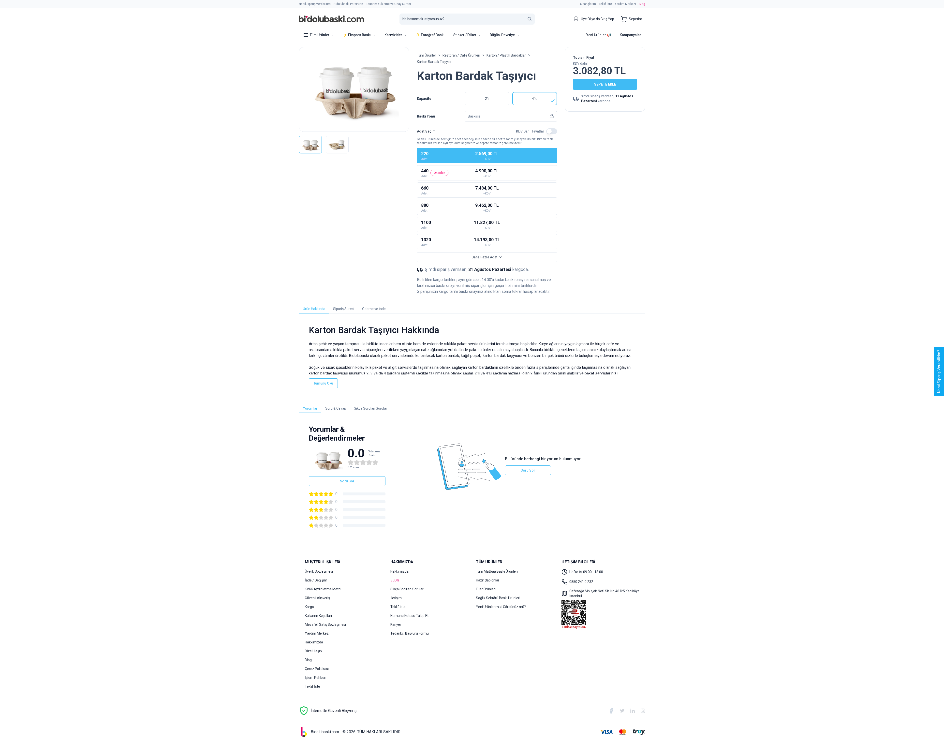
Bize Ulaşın (313, 651)
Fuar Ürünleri (486, 589)
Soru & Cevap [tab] (335, 408)
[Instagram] (643, 711)
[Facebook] (611, 711)
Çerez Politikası (317, 669)
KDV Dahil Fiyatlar (530, 131)
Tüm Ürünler (426, 55)
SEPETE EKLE (605, 84)
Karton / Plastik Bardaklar (506, 55)
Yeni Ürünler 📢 (598, 35)
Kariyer (395, 624)
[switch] (551, 131)
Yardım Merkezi (625, 4)
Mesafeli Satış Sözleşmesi (325, 624)
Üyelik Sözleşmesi (319, 571)
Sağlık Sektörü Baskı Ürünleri (498, 598)
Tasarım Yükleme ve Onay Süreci (388, 4)
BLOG (394, 580)
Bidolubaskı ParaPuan (348, 4)
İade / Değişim (316, 580)
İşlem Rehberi (315, 678)
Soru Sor (347, 481)
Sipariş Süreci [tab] (343, 309)
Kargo (309, 607)
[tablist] (472, 308)
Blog (642, 4)
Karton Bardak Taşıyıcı (434, 62)
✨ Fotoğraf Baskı (430, 35)
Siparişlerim (588, 4)
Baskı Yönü (426, 116)
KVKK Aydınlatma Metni (323, 589)
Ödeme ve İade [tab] (374, 309)
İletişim (396, 598)
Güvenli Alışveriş (317, 598)
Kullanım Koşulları (318, 616)
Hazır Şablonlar (487, 580)
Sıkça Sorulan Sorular (407, 589)
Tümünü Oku (323, 383)
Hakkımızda (314, 642)
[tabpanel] (472, 356)
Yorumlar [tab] (310, 408)
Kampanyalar (630, 35)
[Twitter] (622, 711)
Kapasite (424, 99)
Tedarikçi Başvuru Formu (409, 633)
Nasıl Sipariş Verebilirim (315, 4)
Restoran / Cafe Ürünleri (461, 55)
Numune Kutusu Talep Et (409, 616)
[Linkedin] (632, 711)
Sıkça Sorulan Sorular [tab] (370, 408)
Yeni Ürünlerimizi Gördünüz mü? (501, 607)
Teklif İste (605, 4)
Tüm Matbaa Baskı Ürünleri (497, 571)
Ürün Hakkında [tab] (314, 309)
